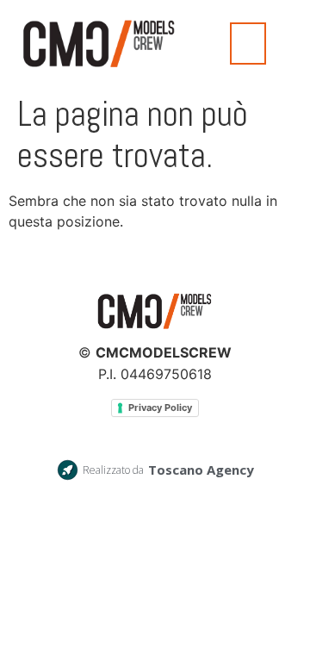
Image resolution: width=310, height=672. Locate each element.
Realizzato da (113, 470)
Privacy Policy (160, 407)
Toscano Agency (201, 469)
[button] (248, 43)
